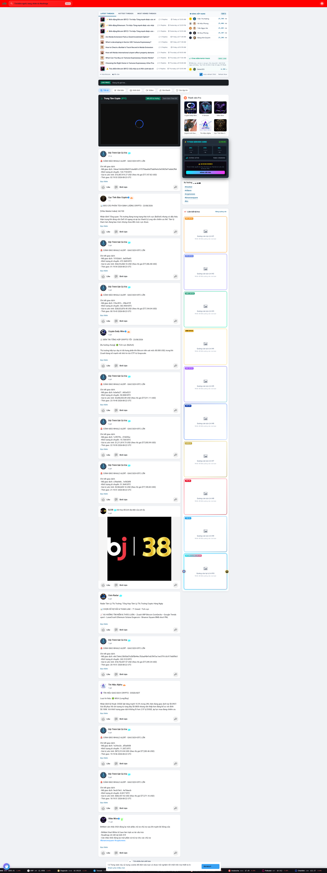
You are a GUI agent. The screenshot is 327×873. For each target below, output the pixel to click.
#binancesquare (107, 840)
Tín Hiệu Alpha (115, 685)
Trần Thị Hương (203, 19)
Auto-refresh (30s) (209, 74)
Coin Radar (113, 595)
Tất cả (105, 90)
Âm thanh (166, 90)
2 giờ (110, 245)
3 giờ (110, 290)
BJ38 (110, 510)
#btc (186, 201)
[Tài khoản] (322, 3)
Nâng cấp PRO (205, 172)
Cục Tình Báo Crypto (117, 197)
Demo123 (200, 69)
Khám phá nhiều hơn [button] (116, 868)
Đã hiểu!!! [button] (207, 866)
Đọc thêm (104, 181)
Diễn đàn (117, 74)
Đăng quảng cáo (220, 211)
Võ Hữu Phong (202, 23)
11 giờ (110, 822)
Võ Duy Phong (202, 33)
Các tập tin (183, 90)
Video (151, 90)
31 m (110, 156)
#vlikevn (188, 190)
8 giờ (110, 733)
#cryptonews (119, 840)
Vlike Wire (113, 818)
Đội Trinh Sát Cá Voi (117, 153)
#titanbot (188, 187)
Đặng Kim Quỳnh (203, 38)
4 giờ (110, 379)
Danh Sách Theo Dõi (170, 98)
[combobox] (40, 3)
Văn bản (120, 90)
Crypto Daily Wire (116, 331)
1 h (109, 201)
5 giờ (110, 424)
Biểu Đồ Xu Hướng (153, 98)
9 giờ (110, 777)
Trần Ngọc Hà (202, 28)
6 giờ (110, 469)
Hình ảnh (136, 90)
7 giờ (110, 643)
